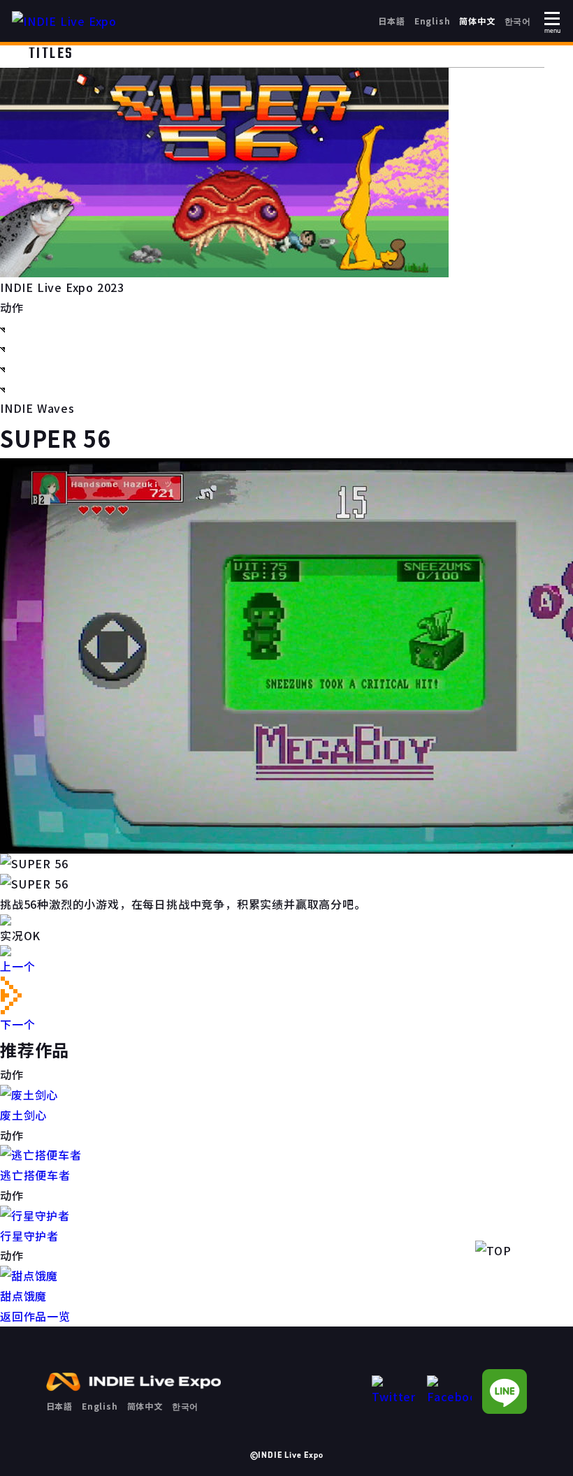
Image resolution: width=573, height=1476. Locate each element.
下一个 (17, 1024)
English (432, 21)
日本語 (391, 21)
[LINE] (504, 1391)
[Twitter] (394, 1391)
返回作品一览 (35, 1316)
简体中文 (477, 21)
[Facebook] (449, 1391)
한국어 (518, 21)
